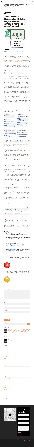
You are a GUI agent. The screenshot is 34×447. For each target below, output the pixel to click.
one (18, 154)
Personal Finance (7, 378)
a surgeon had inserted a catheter (16, 61)
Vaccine (5, 394)
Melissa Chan (6, 6)
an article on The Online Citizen (14, 60)
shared (18, 171)
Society (5, 387)
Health (14, 6)
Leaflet (8, 420)
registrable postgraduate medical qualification (16, 203)
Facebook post (23, 65)
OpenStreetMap (11, 420)
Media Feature (6, 374)
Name (5, 302)
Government (6, 363)
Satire (5, 383)
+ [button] (5, 409)
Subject (19, 421)
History (5, 367)
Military (5, 376)
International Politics (7, 369)
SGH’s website (10, 191)
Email (5, 306)
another (13, 155)
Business (5, 347)
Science (5, 385)
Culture (5, 356)
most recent (26, 156)
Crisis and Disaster (7, 354)
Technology (6, 389)
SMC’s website (14, 197)
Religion (5, 380)
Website (5, 310)
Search (5, 322)
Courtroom (6, 349)
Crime (5, 352)
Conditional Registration (22, 225)
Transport (5, 391)
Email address (20, 417)
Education (5, 358)
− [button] (5, 410)
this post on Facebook (13, 10)
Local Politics (6, 372)
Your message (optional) (21, 425)
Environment (6, 360)
